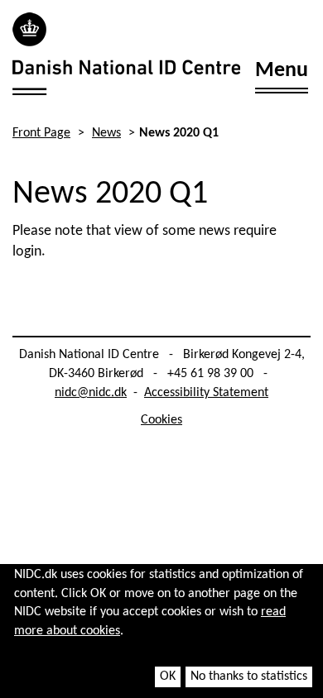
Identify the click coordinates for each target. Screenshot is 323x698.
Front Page (41, 133)
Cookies (161, 420)
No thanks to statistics (248, 676)
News (106, 133)
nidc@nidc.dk (91, 392)
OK (168, 676)
